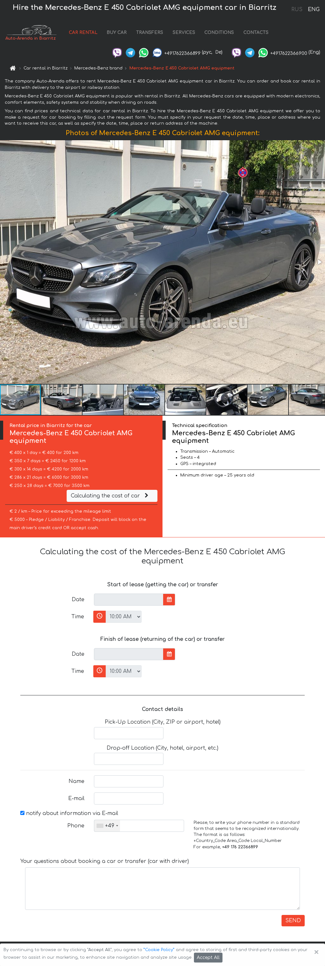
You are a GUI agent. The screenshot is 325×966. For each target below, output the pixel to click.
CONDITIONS (219, 32)
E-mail (76, 798)
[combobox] (107, 825)
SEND (293, 920)
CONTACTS (256, 32)
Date (78, 599)
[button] (319, 262)
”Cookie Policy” (159, 950)
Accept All (208, 957)
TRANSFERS (149, 32)
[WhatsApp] (144, 52)
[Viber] (117, 52)
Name (76, 781)
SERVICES (184, 32)
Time (77, 617)
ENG (313, 9)
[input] (128, 600)
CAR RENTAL (83, 32)
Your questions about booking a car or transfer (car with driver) (104, 861)
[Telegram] (130, 52)
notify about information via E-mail (71, 813)
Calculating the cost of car (106, 496)
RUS (296, 9)
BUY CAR (117, 32)
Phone (75, 826)
